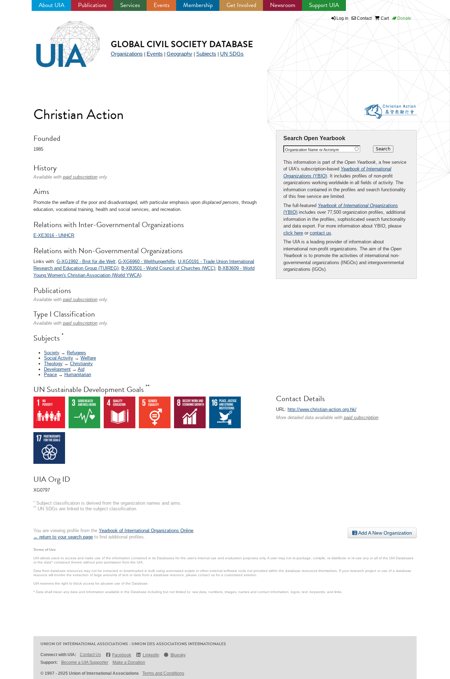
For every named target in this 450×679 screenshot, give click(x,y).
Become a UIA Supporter (84, 662)
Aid (81, 369)
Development (57, 369)
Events (161, 5)
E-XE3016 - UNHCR (53, 235)
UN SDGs (232, 54)
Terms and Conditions (163, 673)
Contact (364, 18)
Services (130, 5)
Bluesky (178, 655)
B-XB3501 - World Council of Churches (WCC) (168, 268)
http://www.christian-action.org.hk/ (322, 409)
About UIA (51, 5)
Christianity (81, 363)
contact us (320, 233)
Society (51, 352)
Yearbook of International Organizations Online (146, 530)
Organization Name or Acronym (312, 150)
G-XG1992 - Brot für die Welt (86, 261)
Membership (198, 5)
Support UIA (324, 5)
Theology (53, 363)
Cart (384, 18)
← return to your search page (63, 537)
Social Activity (58, 358)
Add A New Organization (384, 533)
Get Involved (241, 5)
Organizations (127, 54)
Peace (50, 374)
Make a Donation (128, 662)
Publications (92, 5)
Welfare (88, 358)
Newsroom (282, 5)
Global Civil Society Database (182, 44)
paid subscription (361, 417)
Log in (342, 18)
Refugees (76, 352)
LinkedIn (151, 655)
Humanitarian (77, 374)
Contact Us (90, 654)
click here (293, 233)
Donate (403, 18)
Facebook (121, 655)
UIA (59, 40)
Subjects (206, 54)
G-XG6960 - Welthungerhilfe (146, 261)
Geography (179, 54)
